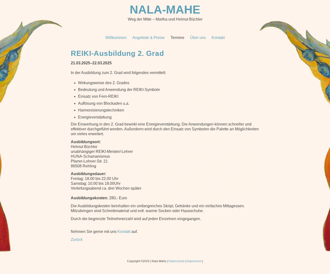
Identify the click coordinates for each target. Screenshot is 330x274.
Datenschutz (176, 261)
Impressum (194, 261)
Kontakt (123, 232)
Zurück (77, 239)
